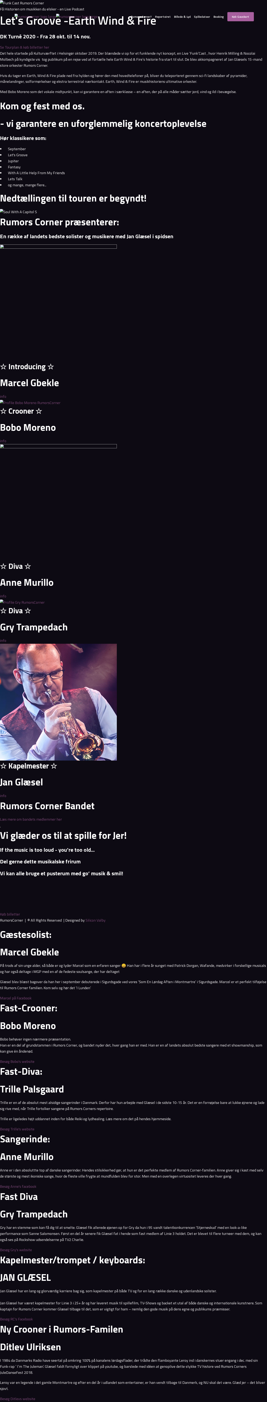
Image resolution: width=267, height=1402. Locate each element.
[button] (133, 884)
